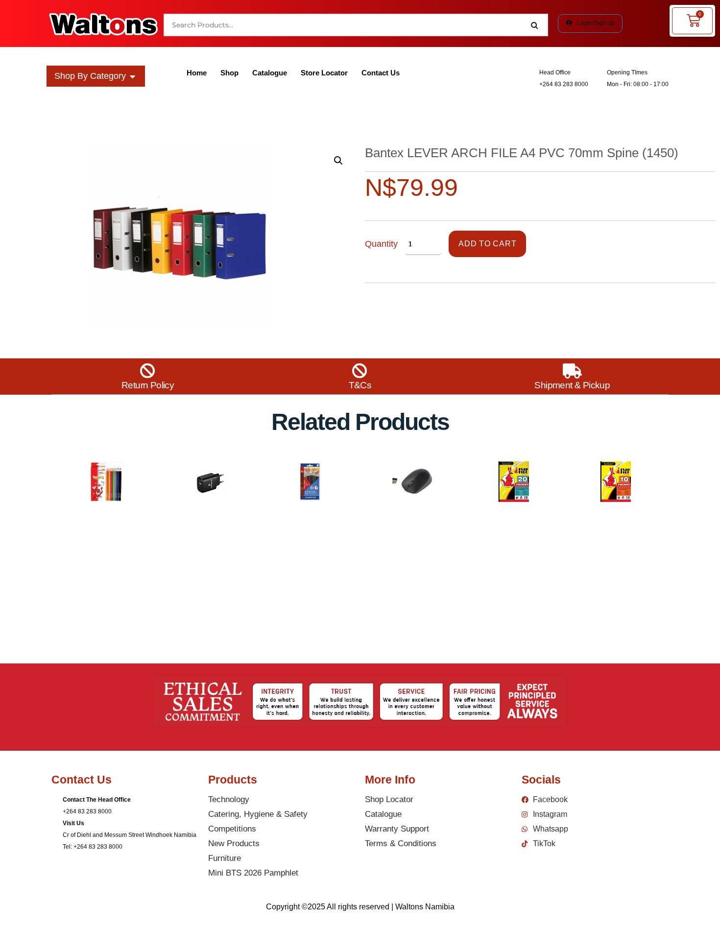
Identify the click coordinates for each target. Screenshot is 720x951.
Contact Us (380, 73)
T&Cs (360, 385)
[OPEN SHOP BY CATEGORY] (132, 76)
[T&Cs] (359, 371)
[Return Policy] (147, 371)
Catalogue (269, 73)
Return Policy (147, 385)
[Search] (535, 25)
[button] (338, 160)
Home (197, 73)
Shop (229, 73)
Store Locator (324, 73)
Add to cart (487, 243)
